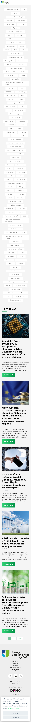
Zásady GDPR (15, 683)
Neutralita (21, 172)
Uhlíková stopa (15, 278)
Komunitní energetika (15, 143)
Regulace (22, 209)
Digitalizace (22, 61)
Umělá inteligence (11, 282)
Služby (22, 252)
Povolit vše (15, 713)
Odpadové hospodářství (15, 183)
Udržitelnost (15, 274)
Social (21, 256)
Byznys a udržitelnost (15, 31)
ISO (7, 135)
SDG (24, 216)
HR (11, 128)
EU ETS (10, 99)
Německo (9, 172)
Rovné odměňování (11, 216)
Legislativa (15, 157)
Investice (23, 132)
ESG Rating (21, 92)
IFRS (19, 128)
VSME (8, 285)
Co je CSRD (15, 663)
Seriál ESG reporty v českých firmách (14, 237)
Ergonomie (11, 88)
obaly (20, 176)
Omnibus (11, 187)
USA (24, 282)
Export (23, 106)
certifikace (20, 35)
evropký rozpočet (15, 103)
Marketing (20, 165)
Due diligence (10, 75)
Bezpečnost (21, 20)
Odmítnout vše (15, 717)
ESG (22, 88)
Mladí (9, 168)
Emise (23, 75)
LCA (11, 154)
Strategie (9, 260)
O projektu (15, 669)
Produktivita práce (15, 205)
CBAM (9, 35)
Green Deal (22, 121)
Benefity (9, 20)
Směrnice (11, 256)
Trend (10, 263)
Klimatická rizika (15, 139)
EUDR (21, 99)
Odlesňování (21, 179)
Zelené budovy (20, 296)
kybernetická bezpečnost (15, 150)
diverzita (9, 64)
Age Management (12, 9)
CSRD (24, 50)
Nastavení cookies (15, 681)
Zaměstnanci (15, 289)
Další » (19, 638)
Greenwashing (11, 125)
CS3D (22, 46)
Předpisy (20, 198)
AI (24, 9)
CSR (15, 50)
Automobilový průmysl (15, 17)
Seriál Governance (15, 245)
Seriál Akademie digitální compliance (12, 220)
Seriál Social (10, 252)
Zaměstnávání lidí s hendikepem (15, 293)
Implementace (10, 132)
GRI (23, 125)
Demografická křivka (15, 57)
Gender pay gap (15, 114)
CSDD (7, 50)
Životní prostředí (15, 300)
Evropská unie (10, 106)
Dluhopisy (21, 64)
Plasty (21, 187)
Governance (9, 121)
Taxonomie (21, 260)
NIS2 (10, 176)
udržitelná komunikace (15, 271)
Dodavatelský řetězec (15, 68)
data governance (15, 53)
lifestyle (9, 165)
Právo (10, 198)
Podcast (9, 190)
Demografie (9, 61)
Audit (15, 13)
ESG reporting (11, 95)
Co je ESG (15, 661)
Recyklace (9, 209)
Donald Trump (10, 72)
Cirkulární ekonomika (15, 39)
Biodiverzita (10, 24)
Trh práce (15, 267)
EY (9, 110)
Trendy (20, 263)
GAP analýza (19, 110)
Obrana (8, 179)
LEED (19, 154)
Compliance (11, 46)
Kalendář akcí (15, 671)
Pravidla (21, 194)
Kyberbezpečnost (15, 146)
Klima (23, 135)
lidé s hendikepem (15, 161)
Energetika (15, 79)
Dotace (23, 72)
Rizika (21, 212)
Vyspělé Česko (20, 285)
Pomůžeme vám (15, 667)
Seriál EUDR (15, 242)
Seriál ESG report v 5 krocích (15, 232)
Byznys (15, 28)
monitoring (20, 168)
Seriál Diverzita (15, 229)
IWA (15, 135)
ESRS (23, 95)
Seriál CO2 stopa (15, 225)
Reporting (11, 212)
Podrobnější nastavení (14, 708)
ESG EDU (9, 92)
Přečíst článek (8, 375)
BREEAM (22, 24)
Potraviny (10, 194)
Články (15, 665)
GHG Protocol (15, 117)
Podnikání (21, 190)
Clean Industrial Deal (15, 42)
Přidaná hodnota (15, 201)
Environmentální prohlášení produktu (14, 83)
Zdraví (8, 296)
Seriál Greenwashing (15, 249)
